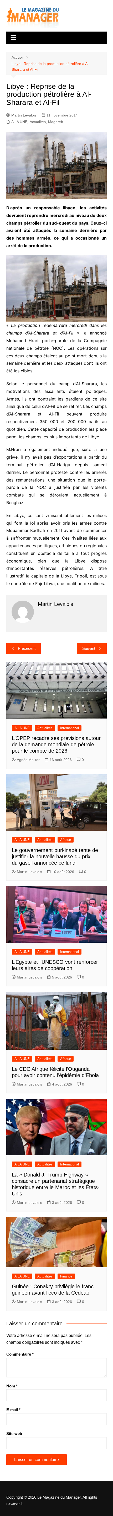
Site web (14, 1433)
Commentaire (20, 1354)
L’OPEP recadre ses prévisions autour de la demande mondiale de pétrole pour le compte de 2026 (56, 744)
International (69, 728)
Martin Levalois (24, 115)
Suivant (88, 648)
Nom (12, 1386)
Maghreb (55, 122)
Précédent (26, 648)
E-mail (13, 1409)
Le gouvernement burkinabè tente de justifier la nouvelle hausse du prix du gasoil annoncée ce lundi (55, 856)
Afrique (65, 840)
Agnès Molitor (28, 760)
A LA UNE (19, 122)
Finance (66, 1276)
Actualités (38, 122)
